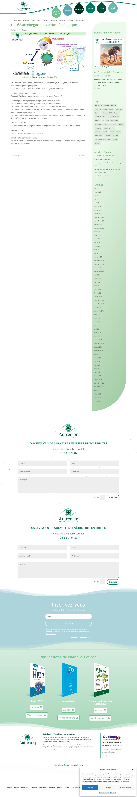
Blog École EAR (76, 787)
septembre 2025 (99, 228)
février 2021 (97, 401)
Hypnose (97, 120)
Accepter (90, 788)
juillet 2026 (97, 192)
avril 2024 (97, 286)
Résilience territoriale (101, 132)
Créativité (71, 20)
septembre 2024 (99, 271)
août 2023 (97, 314)
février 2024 (97, 293)
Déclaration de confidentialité (107, 793)
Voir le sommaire (35, 715)
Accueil (9, 787)
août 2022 (97, 354)
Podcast (120, 124)
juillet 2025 (97, 235)
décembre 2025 (99, 217)
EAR (110, 113)
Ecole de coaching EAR (21, 787)
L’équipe (59, 787)
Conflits (97, 113)
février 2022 (97, 376)
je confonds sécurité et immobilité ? (105, 156)
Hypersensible (114, 117)
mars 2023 (97, 333)
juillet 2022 (97, 358)
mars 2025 (97, 250)
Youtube (114, 139)
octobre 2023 (98, 307)
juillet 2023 (97, 318)
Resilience (107, 128)
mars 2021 (97, 397)
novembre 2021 (99, 387)
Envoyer (113, 497)
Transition (107, 135)
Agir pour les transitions (102, 105)
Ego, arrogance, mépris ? (102, 159)
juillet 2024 (97, 278)
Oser (114, 124)
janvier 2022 (98, 379)
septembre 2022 (99, 351)
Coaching (45, 20)
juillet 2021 (97, 394)
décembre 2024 (99, 260)
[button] (133, 769)
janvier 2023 (98, 340)
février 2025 (97, 253)
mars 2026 (97, 206)
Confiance (119, 109)
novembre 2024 (99, 264)
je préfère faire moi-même (102, 176)
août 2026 (97, 188)
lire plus (97, 88)
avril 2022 (97, 369)
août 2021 (97, 390)
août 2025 (97, 232)
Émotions (54, 20)
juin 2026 (97, 196)
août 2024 (97, 275)
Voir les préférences (125, 788)
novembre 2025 (99, 221)
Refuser (108, 788)
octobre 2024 (98, 268)
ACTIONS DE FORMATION (108, 752)
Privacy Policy (74, 637)
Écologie (62, 20)
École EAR (17, 20)
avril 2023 (97, 329)
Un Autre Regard (100, 139)
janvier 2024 (98, 296)
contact (67, 787)
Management (80, 20)
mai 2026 (97, 199)
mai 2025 (97, 242)
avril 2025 (97, 246)
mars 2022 (97, 372)
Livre (107, 120)
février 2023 (97, 336)
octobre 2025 (98, 224)
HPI (107, 117)
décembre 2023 (99, 300)
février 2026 (97, 210)
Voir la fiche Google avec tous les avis (68, 765)
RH (113, 128)
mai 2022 (97, 365)
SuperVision (35, 20)
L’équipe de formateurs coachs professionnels (59, 739)
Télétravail (115, 135)
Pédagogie (98, 128)
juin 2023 (97, 322)
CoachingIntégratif (108, 109)
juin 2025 (97, 239)
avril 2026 (97, 203)
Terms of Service (83, 637)
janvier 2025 (98, 257)
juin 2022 (97, 361)
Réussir (112, 132)
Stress (118, 132)
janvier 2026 (98, 214)
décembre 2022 (99, 343)
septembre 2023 (99, 311)
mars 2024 (97, 289)
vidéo (108, 139)
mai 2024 (97, 282)
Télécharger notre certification (109, 755)
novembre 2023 (99, 304)
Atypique (26, 20)
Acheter (35, 707)
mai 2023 (97, 325)
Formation (98, 117)
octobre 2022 (98, 347)
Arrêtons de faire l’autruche (108, 72)
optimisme (108, 124)
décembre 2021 (99, 383)
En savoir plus (51, 634)
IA (103, 120)
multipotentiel (99, 124)
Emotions (117, 113)
